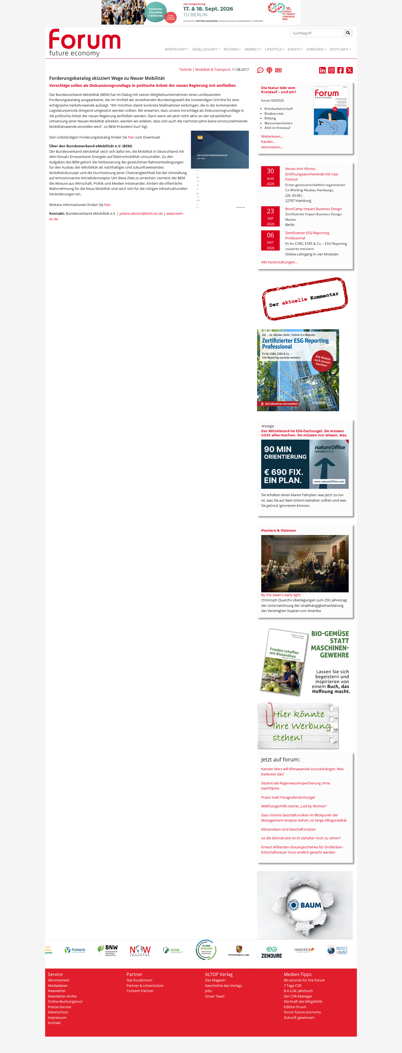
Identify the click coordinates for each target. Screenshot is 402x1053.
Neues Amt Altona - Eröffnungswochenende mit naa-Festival (312, 174)
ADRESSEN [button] (315, 49)
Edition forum (295, 1006)
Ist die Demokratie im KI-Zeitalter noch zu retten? (301, 838)
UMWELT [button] (251, 49)
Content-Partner (140, 990)
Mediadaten (58, 985)
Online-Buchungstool (65, 1001)
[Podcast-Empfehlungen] (269, 69)
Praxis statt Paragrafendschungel (288, 797)
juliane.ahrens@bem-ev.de (141, 213)
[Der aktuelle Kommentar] (305, 298)
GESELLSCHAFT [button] (204, 49)
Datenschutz (58, 1012)
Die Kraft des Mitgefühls (303, 1001)
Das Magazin (215, 980)
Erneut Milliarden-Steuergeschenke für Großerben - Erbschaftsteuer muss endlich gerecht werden (302, 850)
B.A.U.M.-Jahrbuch (298, 990)
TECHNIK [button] (230, 49)
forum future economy (302, 1012)
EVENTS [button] (294, 49)
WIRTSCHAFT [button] (175, 49)
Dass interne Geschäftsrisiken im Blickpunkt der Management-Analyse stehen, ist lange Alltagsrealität (304, 818)
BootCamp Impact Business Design (313, 208)
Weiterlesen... (272, 136)
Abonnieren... (272, 147)
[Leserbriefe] (260, 69)
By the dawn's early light (281, 594)
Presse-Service (59, 1006)
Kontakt (54, 1022)
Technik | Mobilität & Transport (204, 69)
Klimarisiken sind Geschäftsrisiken (288, 829)
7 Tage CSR (292, 985)
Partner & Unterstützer (145, 985)
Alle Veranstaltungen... (279, 262)
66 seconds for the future (304, 980)
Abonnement (58, 980)
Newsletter (57, 990)
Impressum (57, 1017)
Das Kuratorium (139, 980)
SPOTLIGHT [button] (339, 49)
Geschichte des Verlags (223, 985)
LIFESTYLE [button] (273, 49)
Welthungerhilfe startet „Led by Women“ (294, 806)
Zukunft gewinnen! (299, 1017)
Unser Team (215, 996)
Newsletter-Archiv (62, 996)
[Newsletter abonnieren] (278, 69)
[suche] (348, 33)
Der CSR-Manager (298, 996)
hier (131, 137)
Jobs (208, 990)
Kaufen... (268, 141)
